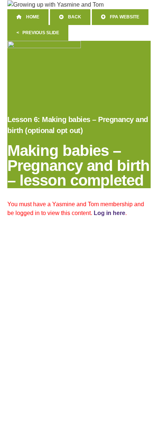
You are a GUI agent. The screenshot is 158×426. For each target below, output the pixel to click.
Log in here (109, 213)
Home (30, 16)
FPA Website (122, 16)
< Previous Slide (38, 32)
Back (72, 16)
